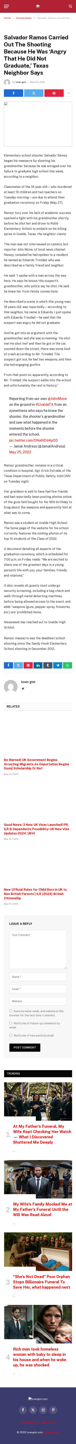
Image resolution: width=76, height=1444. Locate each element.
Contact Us (29, 1422)
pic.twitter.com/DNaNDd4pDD (33, 440)
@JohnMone (57, 399)
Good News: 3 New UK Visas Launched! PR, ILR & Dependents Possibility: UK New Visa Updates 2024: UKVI (36, 829)
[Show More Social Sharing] (68, 93)
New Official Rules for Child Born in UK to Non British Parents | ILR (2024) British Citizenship (35, 894)
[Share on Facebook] (13, 93)
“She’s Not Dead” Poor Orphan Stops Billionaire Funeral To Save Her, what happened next (41, 1282)
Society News (14, 28)
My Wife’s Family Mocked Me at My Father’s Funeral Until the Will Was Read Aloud (42, 1209)
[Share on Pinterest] (54, 93)
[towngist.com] (38, 6)
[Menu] (6, 6)
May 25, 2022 (20, 452)
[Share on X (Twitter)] (33, 93)
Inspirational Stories (20, 1118)
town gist (21, 82)
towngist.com (51, 1432)
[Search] (70, 6)
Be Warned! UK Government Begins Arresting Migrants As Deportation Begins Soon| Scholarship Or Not (36, 764)
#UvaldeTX (44, 404)
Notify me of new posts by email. (34, 1035)
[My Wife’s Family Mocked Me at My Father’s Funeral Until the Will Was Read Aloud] (38, 1179)
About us (48, 1422)
